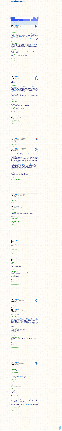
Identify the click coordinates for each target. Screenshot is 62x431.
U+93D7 (15, 310)
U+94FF (15, 363)
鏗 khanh (19, 23)
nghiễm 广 (21, 139)
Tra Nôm (26, 20)
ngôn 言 (21, 300)
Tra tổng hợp (12, 2)
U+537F (15, 26)
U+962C (15, 386)
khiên (21, 194)
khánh (19, 138)
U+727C (15, 207)
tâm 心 (21, 149)
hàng (19, 117)
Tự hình (12, 56)
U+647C (15, 195)
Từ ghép (12, 60)
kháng (19, 385)
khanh (15, 25)
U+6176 (15, 149)
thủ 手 (21, 195)
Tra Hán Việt (17, 20)
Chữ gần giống (13, 256)
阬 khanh (26, 23)
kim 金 (21, 310)
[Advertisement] (31, 10)
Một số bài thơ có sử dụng (15, 61)
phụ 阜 (20, 386)
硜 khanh (12, 23)
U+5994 (15, 118)
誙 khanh (16, 23)
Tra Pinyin (34, 20)
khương (22, 138)
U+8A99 (15, 300)
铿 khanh (23, 23)
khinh (19, 194)
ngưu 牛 (21, 207)
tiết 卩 (20, 26)
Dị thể (12, 58)
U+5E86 (15, 139)
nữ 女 (20, 118)
